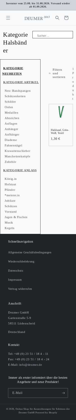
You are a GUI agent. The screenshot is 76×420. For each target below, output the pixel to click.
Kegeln (10, 228)
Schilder (10, 101)
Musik (9, 222)
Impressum (15, 279)
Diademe (11, 140)
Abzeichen (12, 118)
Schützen (11, 206)
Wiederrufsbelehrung (21, 261)
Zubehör (10, 161)
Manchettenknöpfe (17, 156)
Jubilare (10, 200)
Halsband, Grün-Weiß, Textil (60, 132)
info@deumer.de (30, 364)
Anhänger (11, 129)
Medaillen (11, 112)
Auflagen (11, 123)
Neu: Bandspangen (18, 90)
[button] (8, 17)
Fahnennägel (13, 145)
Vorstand (11, 211)
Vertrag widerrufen (20, 288)
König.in (11, 178)
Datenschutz (15, 270)
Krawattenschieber (17, 150)
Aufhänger (12, 134)
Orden (9, 107)
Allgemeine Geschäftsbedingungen (29, 252)
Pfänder (10, 189)
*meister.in (12, 195)
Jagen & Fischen (16, 217)
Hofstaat (10, 184)
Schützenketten (15, 96)
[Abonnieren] (63, 393)
